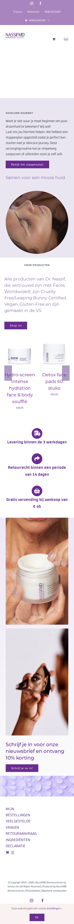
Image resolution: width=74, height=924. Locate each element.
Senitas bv (13, 887)
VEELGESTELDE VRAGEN (18, 824)
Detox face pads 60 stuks (54, 381)
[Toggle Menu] (66, 39)
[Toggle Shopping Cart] (53, 39)
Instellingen (54, 908)
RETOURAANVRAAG (21, 834)
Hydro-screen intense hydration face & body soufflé (20, 388)
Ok (37, 917)
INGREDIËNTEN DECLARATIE (18, 843)
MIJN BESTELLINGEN (18, 812)
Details (19, 358)
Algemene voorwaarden (54, 891)
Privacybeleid (33, 891)
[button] (8, 373)
